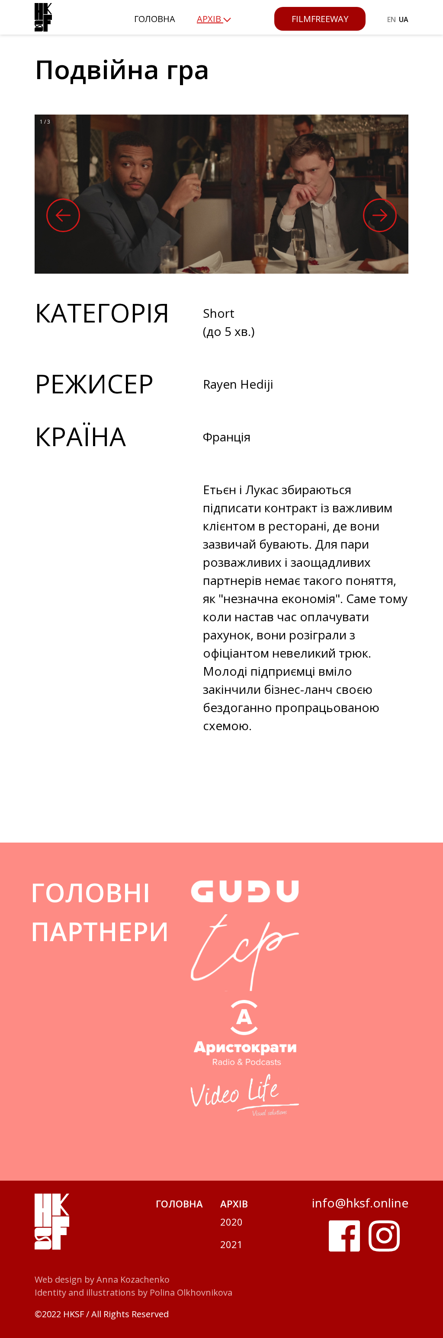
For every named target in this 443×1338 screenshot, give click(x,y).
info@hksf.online (360, 1202)
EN (391, 19)
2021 (231, 1244)
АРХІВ (234, 1203)
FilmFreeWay (320, 19)
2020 (231, 1221)
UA (403, 19)
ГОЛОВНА (154, 19)
